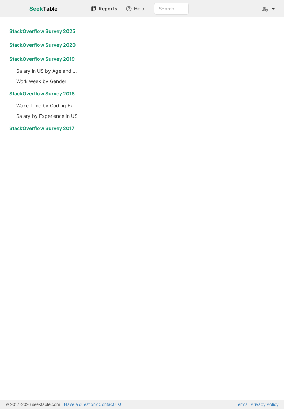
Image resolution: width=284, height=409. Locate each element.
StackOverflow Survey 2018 (42, 93)
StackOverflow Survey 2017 (41, 128)
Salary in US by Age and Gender (48, 71)
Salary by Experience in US (47, 116)
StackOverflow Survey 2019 (42, 59)
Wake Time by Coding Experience (48, 105)
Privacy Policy (265, 404)
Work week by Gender (41, 81)
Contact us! (92, 404)
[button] (268, 9)
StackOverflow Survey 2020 (42, 45)
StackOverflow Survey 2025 (42, 31)
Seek (43, 8)
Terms (241, 404)
